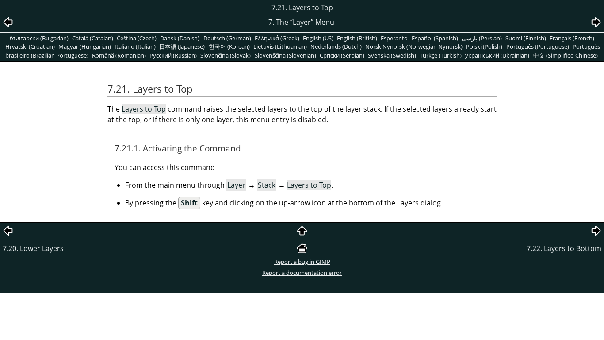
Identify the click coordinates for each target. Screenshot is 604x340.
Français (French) (572, 38)
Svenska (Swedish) (392, 55)
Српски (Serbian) (342, 55)
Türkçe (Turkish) (441, 55)
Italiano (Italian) (135, 46)
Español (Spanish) (435, 38)
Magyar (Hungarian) (84, 46)
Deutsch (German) (227, 38)
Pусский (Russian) (173, 55)
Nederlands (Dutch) (336, 46)
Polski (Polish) (484, 46)
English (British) (357, 38)
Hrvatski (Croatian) (30, 46)
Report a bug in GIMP (302, 262)
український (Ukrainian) (497, 55)
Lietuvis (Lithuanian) (280, 46)
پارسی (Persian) (482, 38)
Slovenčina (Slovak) (225, 55)
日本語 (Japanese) (182, 46)
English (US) (318, 38)
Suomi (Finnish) (525, 38)
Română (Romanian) (119, 55)
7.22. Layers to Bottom (564, 248)
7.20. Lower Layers (33, 248)
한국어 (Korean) (229, 46)
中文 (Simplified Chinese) (565, 55)
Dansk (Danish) (179, 38)
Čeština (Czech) (137, 38)
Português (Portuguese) (537, 46)
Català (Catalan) (92, 38)
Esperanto (394, 38)
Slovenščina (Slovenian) (285, 55)
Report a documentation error (302, 273)
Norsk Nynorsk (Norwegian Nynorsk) (414, 46)
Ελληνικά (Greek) (277, 38)
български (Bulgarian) (39, 38)
